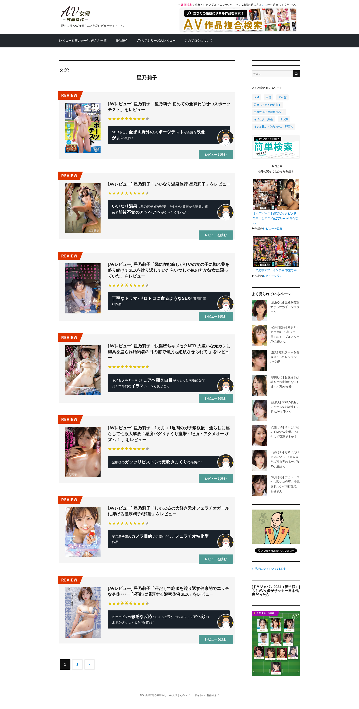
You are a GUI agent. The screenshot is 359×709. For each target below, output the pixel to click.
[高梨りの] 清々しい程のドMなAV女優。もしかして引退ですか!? (285, 432)
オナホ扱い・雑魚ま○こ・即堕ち (273, 126)
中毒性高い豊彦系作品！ (269, 112)
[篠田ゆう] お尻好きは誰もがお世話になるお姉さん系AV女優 (285, 382)
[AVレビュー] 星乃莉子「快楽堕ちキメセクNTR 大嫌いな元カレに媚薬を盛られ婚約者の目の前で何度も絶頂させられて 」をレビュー (169, 352)
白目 (268, 97)
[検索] (296, 73)
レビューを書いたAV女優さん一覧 (83, 40)
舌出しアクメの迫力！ (267, 104)
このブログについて (199, 40)
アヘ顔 (282, 97)
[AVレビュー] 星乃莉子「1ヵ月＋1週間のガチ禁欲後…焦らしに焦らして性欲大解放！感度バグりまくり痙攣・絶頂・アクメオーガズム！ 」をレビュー (169, 434)
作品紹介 (122, 40)
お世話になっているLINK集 (269, 568)
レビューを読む (216, 154)
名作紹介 (211, 695)
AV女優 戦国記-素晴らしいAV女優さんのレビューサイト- (171, 695)
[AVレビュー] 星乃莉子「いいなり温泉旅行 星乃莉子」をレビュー (169, 184)
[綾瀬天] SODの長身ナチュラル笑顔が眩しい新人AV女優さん (285, 407)
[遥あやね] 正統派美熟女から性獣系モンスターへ (285, 307)
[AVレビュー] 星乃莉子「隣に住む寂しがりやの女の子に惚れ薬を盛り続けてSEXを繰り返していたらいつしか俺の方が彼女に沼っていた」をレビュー (168, 270)
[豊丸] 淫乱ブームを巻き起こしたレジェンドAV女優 (285, 357)
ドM (256, 97)
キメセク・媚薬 (263, 119)
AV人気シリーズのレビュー (156, 40)
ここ (264, 4)
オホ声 (284, 119)
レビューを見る (273, 228)
